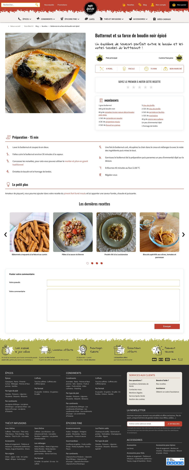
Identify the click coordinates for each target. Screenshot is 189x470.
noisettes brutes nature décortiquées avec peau (116, 113)
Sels (74, 384)
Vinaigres (75, 432)
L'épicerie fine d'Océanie (75, 457)
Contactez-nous (135, 389)
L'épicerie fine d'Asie (81, 461)
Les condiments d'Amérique (77, 408)
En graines (54, 392)
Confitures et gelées (73, 444)
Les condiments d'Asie (76, 410)
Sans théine (39, 428)
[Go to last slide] (5, 234)
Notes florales (39, 449)
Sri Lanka (24, 457)
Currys (7, 384)
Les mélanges (39, 443)
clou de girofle (148, 105)
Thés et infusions (112, 19)
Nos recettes (161, 384)
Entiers (104, 394)
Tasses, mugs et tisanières (14, 449)
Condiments (47, 19)
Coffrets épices (39, 384)
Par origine (9, 453)
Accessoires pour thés (135, 453)
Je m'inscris (173, 423)
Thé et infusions (15, 423)
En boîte (37, 461)
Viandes (8, 394)
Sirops (68, 446)
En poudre (38, 392)
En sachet (45, 461)
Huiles (68, 432)
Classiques (9, 381)
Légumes (23, 394)
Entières (46, 392)
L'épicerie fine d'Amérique (75, 464)
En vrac (52, 461)
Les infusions (46, 432)
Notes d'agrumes (52, 446)
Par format (38, 388)
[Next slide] (183, 234)
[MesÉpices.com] (90, 8)
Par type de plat (11, 390)
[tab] (88, 263)
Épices (26, 19)
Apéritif (98, 449)
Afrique (13, 459)
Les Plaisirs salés (102, 428)
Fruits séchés (76, 386)
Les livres (130, 448)
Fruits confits (86, 444)
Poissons (15, 394)
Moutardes (76, 434)
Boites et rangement (12, 444)
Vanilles (14, 386)
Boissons (24, 396)
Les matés (25, 436)
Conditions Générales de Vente (139, 385)
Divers (27, 449)
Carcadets (52, 434)
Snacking (77, 388)
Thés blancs (9, 434)
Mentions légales (135, 392)
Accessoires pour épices (165, 445)
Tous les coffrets (40, 381)
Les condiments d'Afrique (75, 407)
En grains (107, 392)
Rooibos (37, 436)
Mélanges (14, 384)
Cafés (92, 19)
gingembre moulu (113, 121)
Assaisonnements (73, 428)
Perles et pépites (78, 446)
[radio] (127, 87)
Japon (13, 457)
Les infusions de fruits (44, 433)
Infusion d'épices (169, 451)
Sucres (87, 446)
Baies (76, 381)
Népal (7, 459)
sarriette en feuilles (156, 112)
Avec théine (10, 428)
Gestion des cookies (137, 399)
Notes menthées (40, 451)
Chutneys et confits (102, 432)
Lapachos (45, 436)
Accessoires (139, 19)
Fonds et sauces (80, 436)
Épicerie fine (71, 19)
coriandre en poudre (114, 118)
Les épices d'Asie (21, 407)
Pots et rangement (162, 448)
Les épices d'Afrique (12, 404)
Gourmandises (72, 441)
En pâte (37, 394)
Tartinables (106, 434)
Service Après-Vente (137, 396)
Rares (16, 381)
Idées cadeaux (164, 19)
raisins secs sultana (155, 119)
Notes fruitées (39, 446)
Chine (7, 457)
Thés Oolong (19, 434)
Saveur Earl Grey (51, 453)
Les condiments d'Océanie (75, 415)
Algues (105, 436)
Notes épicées (51, 449)
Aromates (69, 381)
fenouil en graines (113, 125)
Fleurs (68, 449)
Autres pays (21, 459)
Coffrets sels (51, 381)
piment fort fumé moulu (75, 193)
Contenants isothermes (21, 446)
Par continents (11, 401)
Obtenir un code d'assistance (167, 391)
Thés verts (24, 432)
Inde (18, 457)
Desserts (16, 396)
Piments (22, 381)
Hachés (110, 394)
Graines (79, 384)
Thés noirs (15, 432)
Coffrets (37, 378)
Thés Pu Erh (16, 436)
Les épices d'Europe (17, 408)
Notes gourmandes (43, 452)
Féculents (8, 396)
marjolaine (153, 115)
